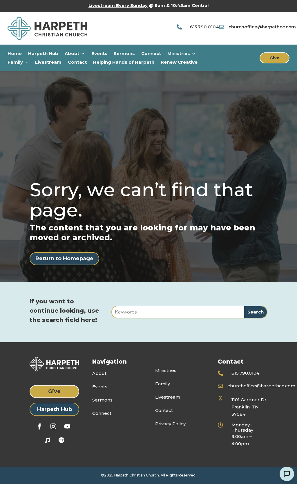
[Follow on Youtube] (67, 426)
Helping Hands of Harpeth (123, 62)
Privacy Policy (170, 423)
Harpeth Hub (43, 54)
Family (15, 62)
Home (15, 54)
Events (99, 54)
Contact (77, 62)
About (72, 54)
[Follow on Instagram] (53, 426)
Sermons (124, 54)
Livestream (48, 62)
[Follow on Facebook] (39, 426)
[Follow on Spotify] (61, 440)
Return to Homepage (64, 258)
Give (274, 57)
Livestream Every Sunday (118, 5)
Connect (151, 54)
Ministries (178, 54)
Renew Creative (179, 62)
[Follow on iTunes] (47, 440)
